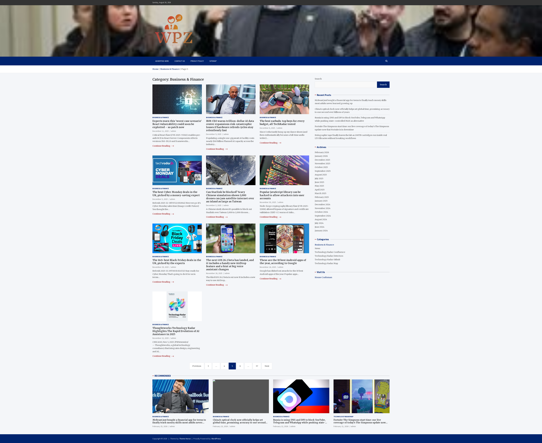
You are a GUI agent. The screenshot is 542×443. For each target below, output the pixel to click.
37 (257, 366)
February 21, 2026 (341, 426)
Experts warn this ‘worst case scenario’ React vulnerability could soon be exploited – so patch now (177, 124)
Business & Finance (160, 117)
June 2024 (319, 227)
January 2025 (321, 201)
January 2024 (321, 230)
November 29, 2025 (160, 267)
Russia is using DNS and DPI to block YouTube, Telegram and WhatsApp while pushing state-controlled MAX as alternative (299, 423)
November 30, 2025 (268, 202)
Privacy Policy (197, 61)
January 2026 (321, 156)
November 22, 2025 (160, 338)
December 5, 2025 (160, 199)
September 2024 (323, 215)
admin (173, 131)
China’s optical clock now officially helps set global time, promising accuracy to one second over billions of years (239, 423)
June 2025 (319, 182)
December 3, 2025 (213, 205)
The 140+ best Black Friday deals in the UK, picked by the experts (176, 262)
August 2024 (321, 219)
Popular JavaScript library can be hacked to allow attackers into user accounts (282, 195)
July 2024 (319, 223)
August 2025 (321, 174)
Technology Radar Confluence (330, 252)
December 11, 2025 (160, 131)
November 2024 (322, 208)
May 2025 (319, 186)
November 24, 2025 (268, 267)
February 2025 (322, 197)
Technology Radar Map (326, 263)
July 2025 (319, 178)
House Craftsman (323, 277)
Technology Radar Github (327, 259)
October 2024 (321, 212)
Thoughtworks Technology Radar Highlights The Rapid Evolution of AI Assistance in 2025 (175, 331)
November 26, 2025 (214, 273)
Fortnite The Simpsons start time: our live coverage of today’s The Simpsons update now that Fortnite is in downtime (360, 423)
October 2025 (321, 167)
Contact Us (179, 61)
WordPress (216, 438)
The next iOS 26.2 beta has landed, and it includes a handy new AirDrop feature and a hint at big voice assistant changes (230, 265)
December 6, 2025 (267, 128)
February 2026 (322, 152)
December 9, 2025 (213, 134)
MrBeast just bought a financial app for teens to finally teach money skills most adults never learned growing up (179, 423)
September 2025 (323, 171)
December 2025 (322, 159)
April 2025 (320, 189)
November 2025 (322, 163)
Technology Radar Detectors (329, 255)
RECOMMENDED (163, 375)
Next (267, 366)
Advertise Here (162, 61)
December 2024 (322, 204)
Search (318, 79)
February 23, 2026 (220, 426)
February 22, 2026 (280, 426)
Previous (196, 366)
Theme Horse (185, 438)
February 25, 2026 (159, 426)
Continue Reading (161, 146)
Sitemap (213, 61)
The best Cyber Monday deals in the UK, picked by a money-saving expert (176, 194)
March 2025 (320, 193)
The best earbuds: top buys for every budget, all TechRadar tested (282, 122)
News (317, 248)
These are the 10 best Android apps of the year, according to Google (283, 262)
